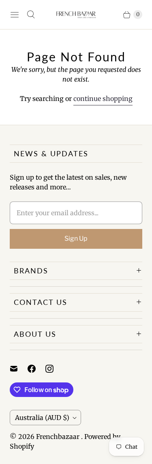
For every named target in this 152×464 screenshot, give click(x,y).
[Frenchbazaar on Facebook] (36, 369)
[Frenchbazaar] (76, 14)
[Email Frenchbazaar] (19, 369)
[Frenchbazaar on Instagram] (54, 369)
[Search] (31, 14)
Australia (42, 418)
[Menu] (14, 14)
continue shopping (103, 98)
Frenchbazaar (58, 437)
